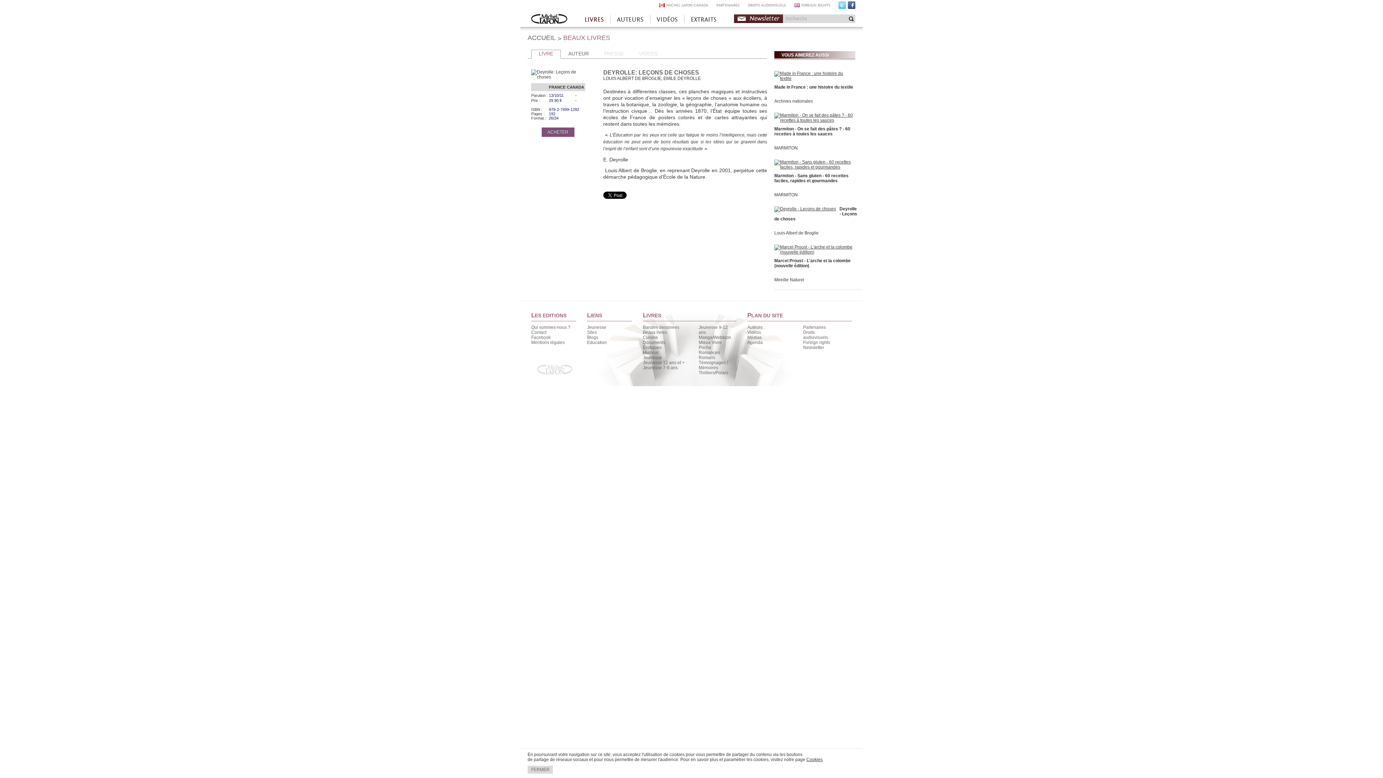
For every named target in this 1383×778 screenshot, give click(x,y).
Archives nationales (793, 101)
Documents (654, 342)
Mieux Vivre (710, 342)
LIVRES (594, 19)
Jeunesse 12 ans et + (664, 362)
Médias (754, 337)
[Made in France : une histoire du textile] (814, 78)
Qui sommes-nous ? (550, 327)
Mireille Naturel (789, 279)
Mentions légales (548, 342)
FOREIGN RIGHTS (815, 5)
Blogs (592, 337)
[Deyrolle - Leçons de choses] (805, 208)
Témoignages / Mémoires (713, 365)
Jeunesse (596, 327)
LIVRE (546, 54)
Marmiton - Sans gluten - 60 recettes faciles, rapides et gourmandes (811, 178)
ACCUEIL (542, 37)
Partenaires (814, 327)
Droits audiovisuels (815, 335)
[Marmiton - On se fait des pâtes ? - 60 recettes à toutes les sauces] (814, 120)
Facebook (851, 6)
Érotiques (652, 347)
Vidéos (754, 332)
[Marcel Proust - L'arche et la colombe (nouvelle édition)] (814, 252)
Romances (709, 352)
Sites (592, 332)
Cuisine (650, 337)
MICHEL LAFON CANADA (687, 5)
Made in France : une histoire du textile (813, 87)
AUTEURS (630, 19)
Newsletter (764, 18)
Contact (538, 332)
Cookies (814, 759)
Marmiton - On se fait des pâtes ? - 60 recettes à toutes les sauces (812, 131)
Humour (651, 352)
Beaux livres (655, 332)
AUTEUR (578, 54)
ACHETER (557, 132)
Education (597, 342)
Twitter (842, 6)
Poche (705, 347)
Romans (707, 357)
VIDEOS (648, 54)
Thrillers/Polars (713, 372)
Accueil (549, 19)
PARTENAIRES (727, 5)
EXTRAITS (704, 19)
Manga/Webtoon (715, 337)
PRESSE (614, 54)
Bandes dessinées (661, 327)
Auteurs (754, 327)
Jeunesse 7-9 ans (660, 367)
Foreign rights (816, 342)
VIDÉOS (667, 19)
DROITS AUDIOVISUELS (767, 5)
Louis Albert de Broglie (796, 233)
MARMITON (786, 148)
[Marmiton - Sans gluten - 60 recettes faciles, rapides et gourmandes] (814, 167)
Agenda (755, 342)
